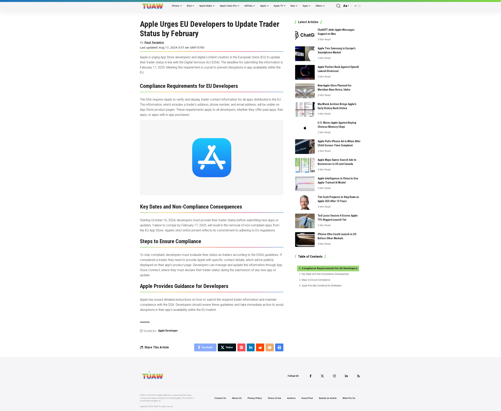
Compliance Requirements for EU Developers (329, 268)
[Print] (279, 347)
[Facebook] (311, 376)
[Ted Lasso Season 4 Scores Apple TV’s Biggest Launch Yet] (305, 221)
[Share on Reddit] (260, 347)
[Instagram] (334, 376)
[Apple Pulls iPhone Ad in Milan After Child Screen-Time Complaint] (305, 146)
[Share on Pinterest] (241, 347)
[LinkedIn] (346, 376)
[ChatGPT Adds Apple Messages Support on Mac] (305, 35)
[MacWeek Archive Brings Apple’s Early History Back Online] (305, 109)
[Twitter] (322, 376)
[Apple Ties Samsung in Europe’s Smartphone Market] (305, 53)
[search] (338, 6)
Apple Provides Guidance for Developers (322, 285)
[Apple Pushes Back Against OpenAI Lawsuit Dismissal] (305, 72)
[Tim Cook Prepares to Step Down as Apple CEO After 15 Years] (305, 202)
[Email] (270, 347)
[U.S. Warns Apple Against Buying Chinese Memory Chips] (305, 128)
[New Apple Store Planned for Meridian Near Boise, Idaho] (305, 91)
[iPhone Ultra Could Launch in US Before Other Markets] (305, 239)
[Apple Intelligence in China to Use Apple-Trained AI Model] (305, 183)
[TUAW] (153, 6)
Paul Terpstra (154, 42)
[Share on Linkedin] (251, 347)
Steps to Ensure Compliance (316, 280)
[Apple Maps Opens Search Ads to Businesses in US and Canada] (305, 165)
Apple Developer (168, 330)
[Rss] (358, 376)
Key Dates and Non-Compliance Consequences (325, 274)
